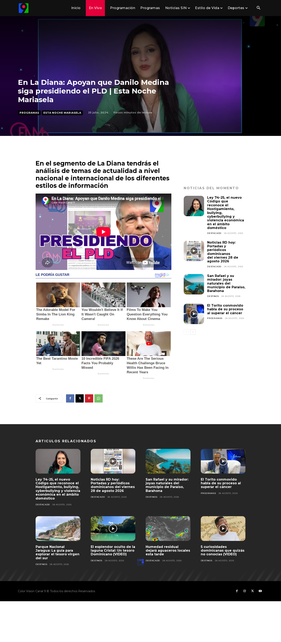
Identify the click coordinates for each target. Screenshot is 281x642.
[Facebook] (70, 398)
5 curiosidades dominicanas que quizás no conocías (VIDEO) (222, 550)
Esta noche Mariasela (62, 112)
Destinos (213, 296)
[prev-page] (186, 332)
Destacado (214, 233)
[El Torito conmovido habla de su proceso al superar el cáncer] (194, 314)
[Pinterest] (89, 398)
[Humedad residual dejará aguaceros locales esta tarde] (168, 528)
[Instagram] (244, 591)
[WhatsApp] (98, 398)
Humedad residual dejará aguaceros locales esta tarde (168, 550)
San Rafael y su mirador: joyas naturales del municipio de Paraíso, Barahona (226, 283)
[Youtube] (260, 591)
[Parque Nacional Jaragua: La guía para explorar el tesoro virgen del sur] (58, 528)
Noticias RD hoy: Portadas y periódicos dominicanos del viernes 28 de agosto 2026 (222, 251)
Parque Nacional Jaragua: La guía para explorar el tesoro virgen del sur (57, 552)
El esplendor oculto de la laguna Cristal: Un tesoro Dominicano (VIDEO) (113, 550)
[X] (79, 398)
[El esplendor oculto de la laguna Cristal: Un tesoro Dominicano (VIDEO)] (113, 528)
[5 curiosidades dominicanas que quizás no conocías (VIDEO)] (223, 528)
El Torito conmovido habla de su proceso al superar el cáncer (225, 309)
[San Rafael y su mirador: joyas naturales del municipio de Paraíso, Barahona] (194, 284)
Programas (29, 112)
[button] (258, 8)
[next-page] (192, 332)
